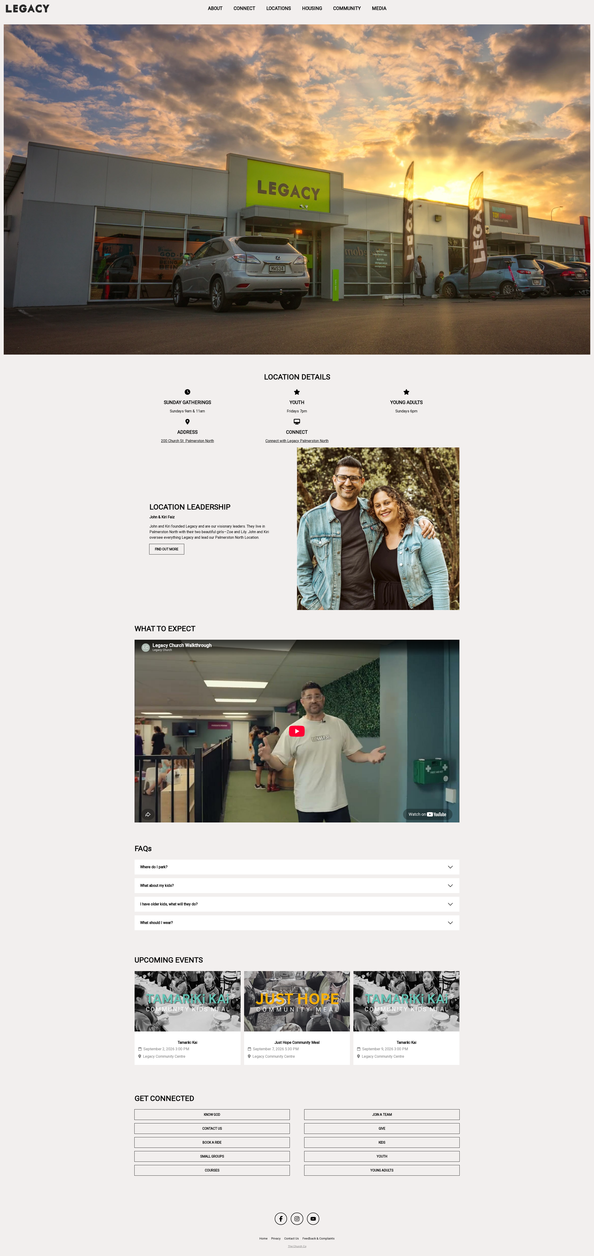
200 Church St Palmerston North (187, 441)
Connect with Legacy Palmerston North (297, 441)
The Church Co (297, 1246)
